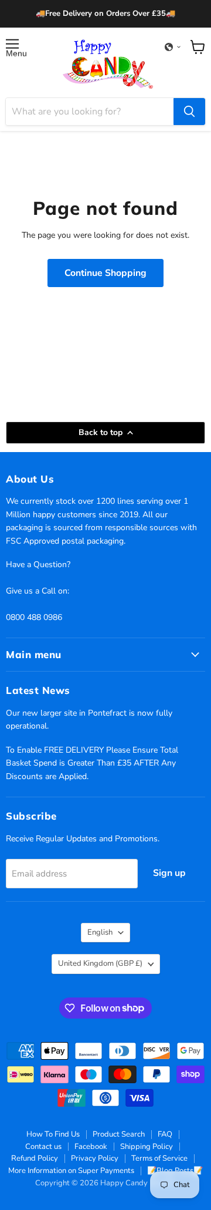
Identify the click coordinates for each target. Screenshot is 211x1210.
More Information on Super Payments (71, 1170)
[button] (173, 47)
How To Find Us (53, 1134)
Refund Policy (34, 1158)
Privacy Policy (94, 1158)
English (100, 932)
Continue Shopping (105, 273)
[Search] (189, 111)
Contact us (43, 1146)
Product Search (119, 1134)
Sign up (169, 873)
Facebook (90, 1146)
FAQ (165, 1134)
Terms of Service (159, 1158)
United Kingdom (100, 963)
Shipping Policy (146, 1146)
